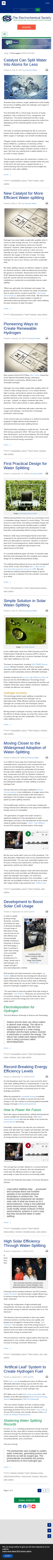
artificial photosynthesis (38, 588)
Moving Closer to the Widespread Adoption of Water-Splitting (25, 747)
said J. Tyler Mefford (36, 823)
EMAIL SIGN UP (27, 1500)
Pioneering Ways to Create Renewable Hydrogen (21, 328)
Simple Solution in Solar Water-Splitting (25, 602)
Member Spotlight (17, 1473)
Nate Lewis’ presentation (32, 1394)
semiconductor (9, 1122)
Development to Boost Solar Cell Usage (23, 903)
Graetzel (36, 730)
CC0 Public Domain (28, 647)
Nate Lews (43, 1476)
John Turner (34, 375)
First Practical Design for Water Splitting (25, 465)
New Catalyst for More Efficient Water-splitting (24, 195)
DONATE (26, 27)
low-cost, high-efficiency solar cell (35, 677)
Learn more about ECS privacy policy (16, 1551)
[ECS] (26, 19)
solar (18, 1057)
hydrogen (33, 314)
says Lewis (40, 1410)
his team (13, 1429)
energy (35, 451)
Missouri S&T (34, 962)
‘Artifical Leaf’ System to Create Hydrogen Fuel (25, 1369)
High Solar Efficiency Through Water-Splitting (25, 1243)
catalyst (36, 180)
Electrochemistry (17, 314)
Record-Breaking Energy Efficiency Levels (25, 1069)
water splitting (42, 314)
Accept (8, 1556)
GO (38, 10)
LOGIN (47, 3)
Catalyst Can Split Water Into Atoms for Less (25, 62)
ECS (32, 912)
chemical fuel (26, 1476)
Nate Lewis (13, 1381)
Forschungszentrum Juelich (28, 513)
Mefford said (41, 883)
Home (6, 53)
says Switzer (19, 994)
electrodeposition (39, 1054)
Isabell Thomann (10, 1294)
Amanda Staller (31, 70)
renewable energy (28, 1096)
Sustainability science (19, 180)
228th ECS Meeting (29, 1399)
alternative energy (36, 1473)
